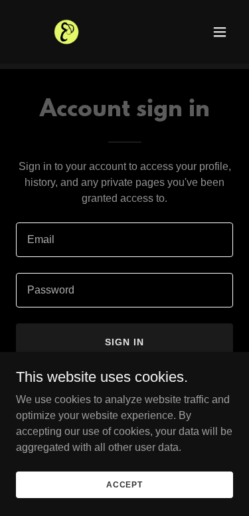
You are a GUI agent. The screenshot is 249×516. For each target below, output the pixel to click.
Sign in (124, 342)
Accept (124, 484)
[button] (220, 32)
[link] (68, 31)
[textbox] (124, 239)
